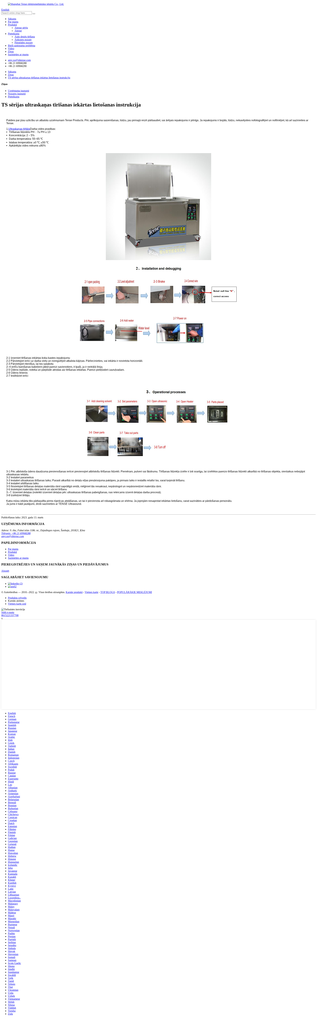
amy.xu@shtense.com (12, 536)
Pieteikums (13, 33)
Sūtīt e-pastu (7, 612)
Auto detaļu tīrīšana (25, 36)
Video (11, 48)
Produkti (12, 24)
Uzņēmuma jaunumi (18, 90)
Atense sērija (21, 27)
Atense (18, 30)
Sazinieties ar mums (18, 54)
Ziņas (11, 51)
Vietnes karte (91, 592)
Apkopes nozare (23, 39)
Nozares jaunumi (17, 93)
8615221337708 (9, 615)
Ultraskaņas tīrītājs (19, 128)
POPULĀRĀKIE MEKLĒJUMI (134, 592)
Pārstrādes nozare (24, 42)
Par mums (13, 21)
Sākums (12, 18)
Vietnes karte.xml (17, 603)
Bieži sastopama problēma (21, 45)
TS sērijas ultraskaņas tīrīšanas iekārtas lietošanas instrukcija (39, 77)
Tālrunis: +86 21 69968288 (16, 533)
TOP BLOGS (107, 592)
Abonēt (5, 570)
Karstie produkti (74, 592)
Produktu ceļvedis (17, 597)
